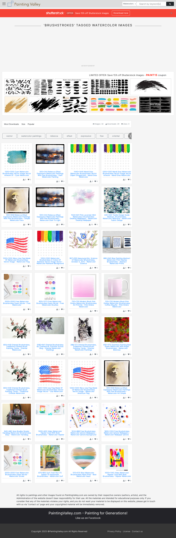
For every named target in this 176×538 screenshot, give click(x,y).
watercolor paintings (31, 136)
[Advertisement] (88, 47)
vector (9, 136)
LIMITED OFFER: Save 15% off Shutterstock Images (116, 75)
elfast (69, 136)
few (102, 136)
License (126, 531)
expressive (86, 136)
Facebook (95, 517)
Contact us (137, 531)
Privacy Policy (114, 531)
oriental (116, 136)
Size (23, 124)
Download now (121, 13)
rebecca (54, 136)
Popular (31, 124)
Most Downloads (11, 124)
